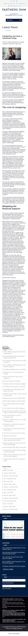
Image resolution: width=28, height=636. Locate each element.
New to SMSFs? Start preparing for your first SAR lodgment (14, 365)
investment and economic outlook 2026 (14, 398)
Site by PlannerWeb (14, 633)
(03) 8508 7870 (21, 3)
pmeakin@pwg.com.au (15, 5)
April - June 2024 (8, 492)
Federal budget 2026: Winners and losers (15, 447)
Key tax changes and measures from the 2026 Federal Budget (15, 443)
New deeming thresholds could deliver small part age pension (14, 357)
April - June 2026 (8, 470)
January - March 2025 (9, 484)
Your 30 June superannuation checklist (14, 433)
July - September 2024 (10, 489)
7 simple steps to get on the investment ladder (14, 459)
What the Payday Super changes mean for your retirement (15, 394)
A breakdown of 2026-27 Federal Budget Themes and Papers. (15, 451)
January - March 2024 (9, 495)
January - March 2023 (9, 506)
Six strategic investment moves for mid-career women (14, 429)
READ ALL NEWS (8, 569)
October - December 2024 (11, 487)
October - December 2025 (11, 476)
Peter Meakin (20, 619)
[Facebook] (11, 1)
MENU (15, 20)
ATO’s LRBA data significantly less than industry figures (14, 352)
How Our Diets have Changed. (12, 381)
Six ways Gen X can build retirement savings (13, 373)
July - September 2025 (10, 478)
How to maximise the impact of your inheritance (13, 377)
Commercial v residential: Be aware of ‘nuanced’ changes (14, 425)
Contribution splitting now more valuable (15, 369)
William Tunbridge (10, 620)
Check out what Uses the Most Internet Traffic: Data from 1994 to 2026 (14, 439)
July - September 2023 (10, 501)
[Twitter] (14, 1)
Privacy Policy (13, 621)
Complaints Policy (20, 621)
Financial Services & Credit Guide (9, 619)
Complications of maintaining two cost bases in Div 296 (14, 390)
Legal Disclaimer (5, 621)
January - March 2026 (9, 473)
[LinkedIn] (17, 1)
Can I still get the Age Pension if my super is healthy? (15, 361)
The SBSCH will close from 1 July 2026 (14, 386)
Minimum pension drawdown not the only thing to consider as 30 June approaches (15, 411)
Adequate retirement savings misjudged (14, 384)
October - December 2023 (11, 498)
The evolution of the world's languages (14, 408)
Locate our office (10, 3)
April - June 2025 (8, 481)
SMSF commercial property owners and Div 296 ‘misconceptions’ (14, 455)
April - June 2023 (8, 503)
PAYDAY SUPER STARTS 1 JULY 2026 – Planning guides (15, 420)
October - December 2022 (11, 509)
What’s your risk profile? (10, 435)
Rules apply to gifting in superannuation (14, 401)
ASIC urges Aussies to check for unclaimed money (12, 416)
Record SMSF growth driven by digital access (14, 404)
